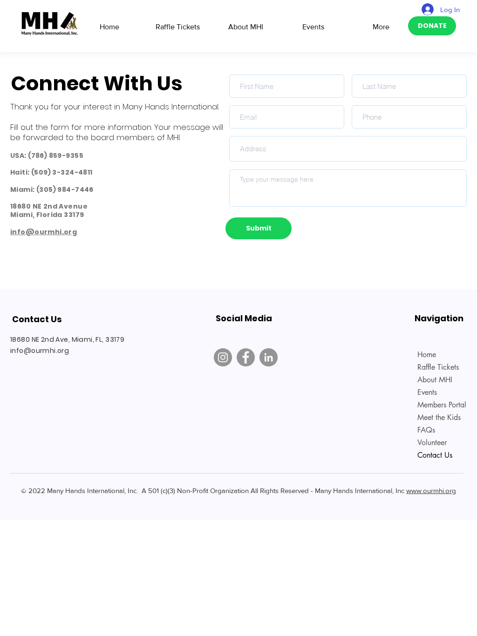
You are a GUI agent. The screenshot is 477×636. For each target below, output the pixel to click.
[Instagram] (223, 357)
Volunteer (432, 442)
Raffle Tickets (438, 367)
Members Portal (440, 405)
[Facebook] (246, 357)
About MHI (434, 380)
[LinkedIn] (268, 357)
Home (426, 354)
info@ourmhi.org (43, 232)
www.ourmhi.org (431, 490)
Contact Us (434, 455)
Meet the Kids (439, 417)
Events (427, 392)
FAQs (426, 430)
